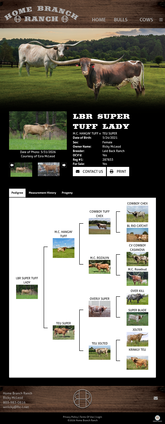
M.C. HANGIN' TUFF (85, 133)
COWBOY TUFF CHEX (100, 213)
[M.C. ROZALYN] (99, 267)
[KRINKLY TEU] (137, 362)
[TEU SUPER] (63, 332)
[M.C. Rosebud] (137, 278)
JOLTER (137, 330)
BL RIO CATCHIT (137, 226)
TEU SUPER (109, 133)
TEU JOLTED (100, 343)
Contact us (92, 171)
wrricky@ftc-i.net (16, 407)
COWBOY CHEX (137, 203)
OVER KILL (137, 291)
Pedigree (17, 192)
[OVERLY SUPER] (99, 309)
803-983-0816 (14, 402)
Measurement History (42, 192)
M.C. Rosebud (137, 269)
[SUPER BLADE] (137, 319)
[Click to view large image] (38, 130)
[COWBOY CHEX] (137, 214)
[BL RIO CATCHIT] (137, 235)
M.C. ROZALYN (99, 258)
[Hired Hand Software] (157, 419)
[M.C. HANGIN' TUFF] (63, 248)
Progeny (67, 192)
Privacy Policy (70, 417)
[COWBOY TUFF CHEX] (99, 226)
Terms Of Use (87, 417)
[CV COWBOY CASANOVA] (137, 259)
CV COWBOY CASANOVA (137, 247)
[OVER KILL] (137, 299)
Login (99, 417)
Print (121, 171)
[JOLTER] (137, 339)
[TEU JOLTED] (99, 352)
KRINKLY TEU (137, 349)
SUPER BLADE (137, 310)
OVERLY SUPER (99, 299)
